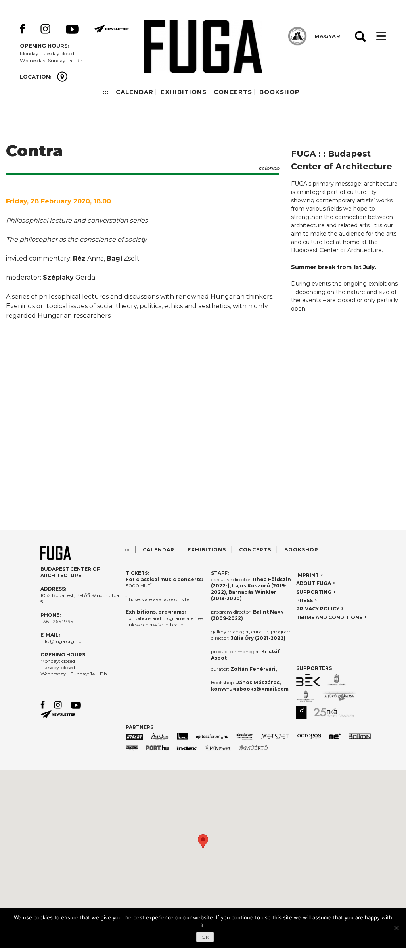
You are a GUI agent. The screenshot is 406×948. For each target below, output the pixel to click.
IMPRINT (307, 575)
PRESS (304, 600)
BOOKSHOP (279, 92)
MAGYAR (327, 36)
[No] (396, 928)
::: (106, 92)
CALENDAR (134, 92)
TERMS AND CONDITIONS (329, 617)
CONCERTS (233, 92)
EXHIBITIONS (184, 92)
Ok (205, 937)
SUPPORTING (313, 592)
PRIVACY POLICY (317, 609)
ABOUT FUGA (313, 583)
